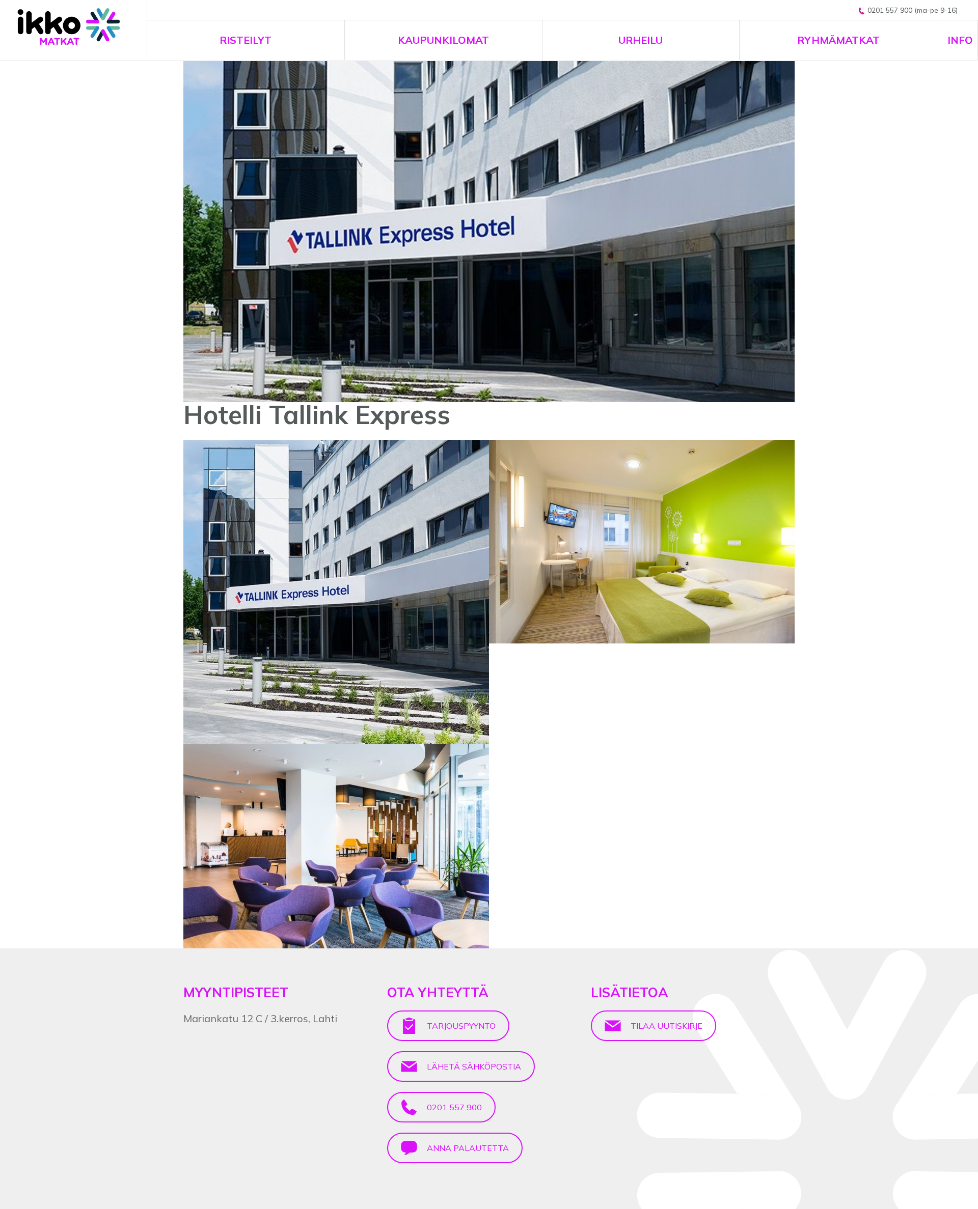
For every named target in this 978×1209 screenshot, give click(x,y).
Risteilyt (245, 40)
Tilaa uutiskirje (665, 1026)
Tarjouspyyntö (460, 1026)
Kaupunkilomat (443, 40)
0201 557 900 (453, 1107)
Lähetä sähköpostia (473, 1066)
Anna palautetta (467, 1148)
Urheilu (640, 40)
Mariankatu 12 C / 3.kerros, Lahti (260, 1018)
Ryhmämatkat (838, 40)
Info (960, 40)
